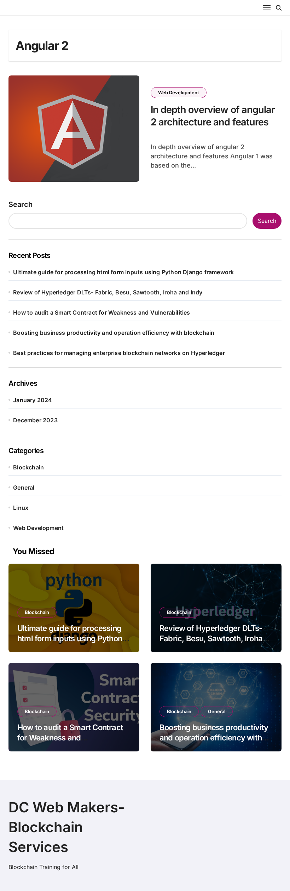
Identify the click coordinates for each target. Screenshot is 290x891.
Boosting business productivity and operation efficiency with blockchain (113, 332)
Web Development (178, 92)
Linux (20, 507)
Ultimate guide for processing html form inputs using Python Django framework (123, 272)
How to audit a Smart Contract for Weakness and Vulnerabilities (101, 312)
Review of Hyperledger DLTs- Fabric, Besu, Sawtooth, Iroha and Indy (107, 292)
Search (20, 204)
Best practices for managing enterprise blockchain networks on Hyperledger (119, 352)
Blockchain (28, 467)
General (23, 487)
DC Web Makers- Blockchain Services (66, 827)
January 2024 (32, 400)
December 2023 (35, 420)
